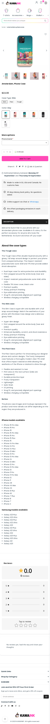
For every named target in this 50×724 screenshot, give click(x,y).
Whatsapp (34, 202)
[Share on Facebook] (16, 166)
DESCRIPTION (8, 222)
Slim (4, 102)
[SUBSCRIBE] (46, 697)
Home (3, 27)
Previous (3, 50)
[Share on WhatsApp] (25, 166)
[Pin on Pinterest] (22, 166)
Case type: (9, 98)
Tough (19, 102)
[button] (45, 3)
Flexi (11, 102)
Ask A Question (35, 166)
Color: (6, 108)
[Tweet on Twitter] (19, 166)
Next (46, 50)
